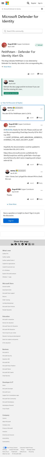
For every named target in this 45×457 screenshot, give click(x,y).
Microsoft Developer (8, 388)
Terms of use (6, 451)
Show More (7, 67)
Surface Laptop (6, 257)
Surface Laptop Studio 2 (9, 260)
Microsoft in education (8, 319)
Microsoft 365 (6, 362)
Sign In (40, 3)
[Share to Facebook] (16, 244)
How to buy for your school (9, 333)
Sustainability (6, 441)
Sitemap (5, 449)
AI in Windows (6, 270)
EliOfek (11, 81)
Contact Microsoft (13, 449)
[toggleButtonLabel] (41, 8)
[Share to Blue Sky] (26, 244)
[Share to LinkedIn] (12, 244)
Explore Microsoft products (9, 273)
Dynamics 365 (6, 359)
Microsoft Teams (7, 369)
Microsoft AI (6, 352)
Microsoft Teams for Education (10, 326)
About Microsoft (7, 421)
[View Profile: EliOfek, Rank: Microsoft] (4, 109)
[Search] (28, 3)
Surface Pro (5, 253)
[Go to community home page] (7, 3)
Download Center (7, 290)
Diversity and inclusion (8, 435)
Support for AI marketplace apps (11, 395)
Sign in (11, 221)
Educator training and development (11, 336)
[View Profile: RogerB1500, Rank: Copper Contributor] (4, 45)
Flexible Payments (7, 310)
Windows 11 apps (7, 277)
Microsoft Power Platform (9, 365)
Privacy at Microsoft (8, 428)
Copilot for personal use (9, 267)
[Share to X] (19, 244)
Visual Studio (6, 408)
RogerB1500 (12, 44)
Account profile (6, 286)
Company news (6, 425)
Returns (4, 296)
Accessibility (6, 438)
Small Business (6, 375)
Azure (4, 385)
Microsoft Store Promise (9, 306)
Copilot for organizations (9, 263)
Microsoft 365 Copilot (8, 372)
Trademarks (14, 451)
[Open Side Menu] (3, 3)
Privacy (22, 449)
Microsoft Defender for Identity (12, 9)
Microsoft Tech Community (9, 398)
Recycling (31, 451)
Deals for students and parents (10, 339)
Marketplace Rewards (8, 405)
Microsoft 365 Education (9, 329)
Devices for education (8, 323)
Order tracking (6, 300)
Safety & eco (23, 451)
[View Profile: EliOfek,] (6, 82)
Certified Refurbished (8, 303)
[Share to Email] (33, 244)
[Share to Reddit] (22, 244)
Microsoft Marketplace (8, 402)
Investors (5, 431)
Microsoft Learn (6, 392)
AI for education (7, 343)
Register (33, 3)
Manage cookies (31, 449)
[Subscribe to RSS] (29, 244)
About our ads (6, 453)
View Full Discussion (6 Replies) (12, 103)
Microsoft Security (7, 355)
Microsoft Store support (9, 293)
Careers (4, 418)
